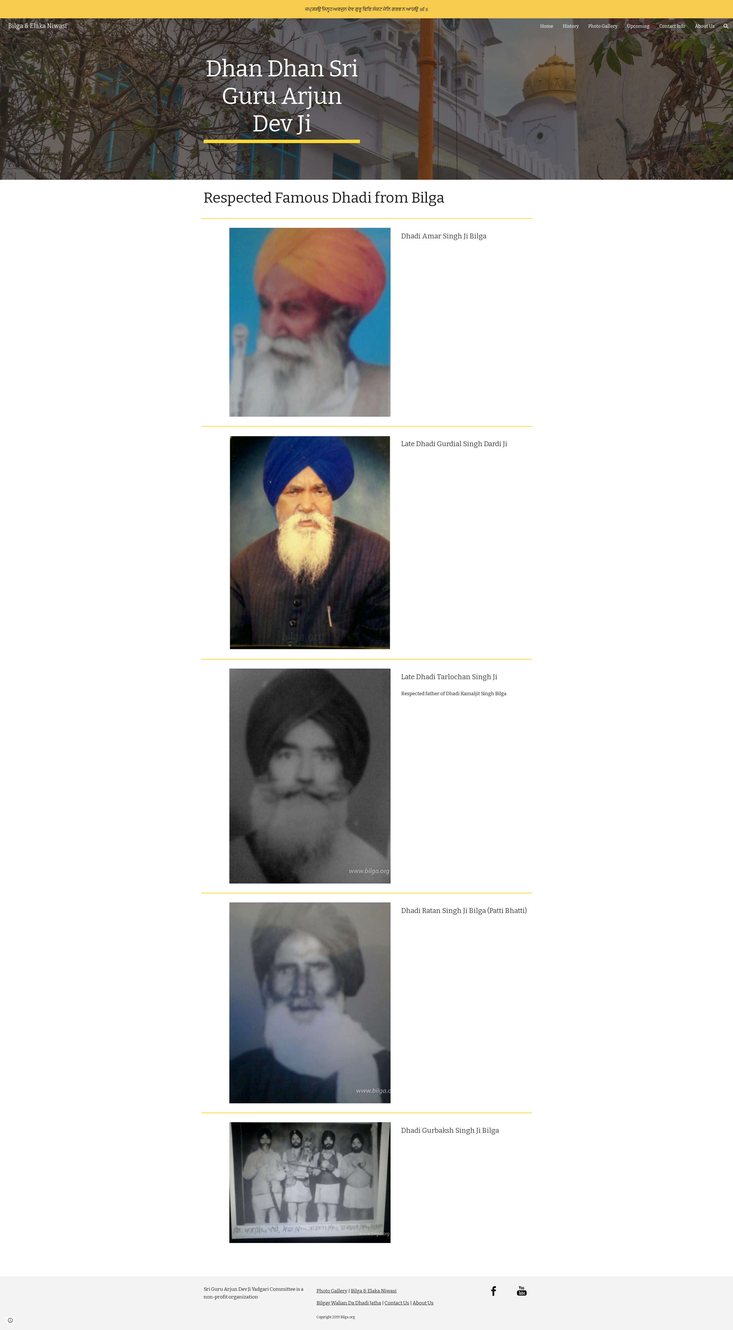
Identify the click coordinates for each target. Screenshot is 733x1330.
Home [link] (546, 26)
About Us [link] (705, 26)
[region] (366, 9)
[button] (726, 26)
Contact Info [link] (672, 26)
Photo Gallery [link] (602, 26)
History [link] (571, 26)
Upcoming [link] (638, 26)
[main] (281, 99)
